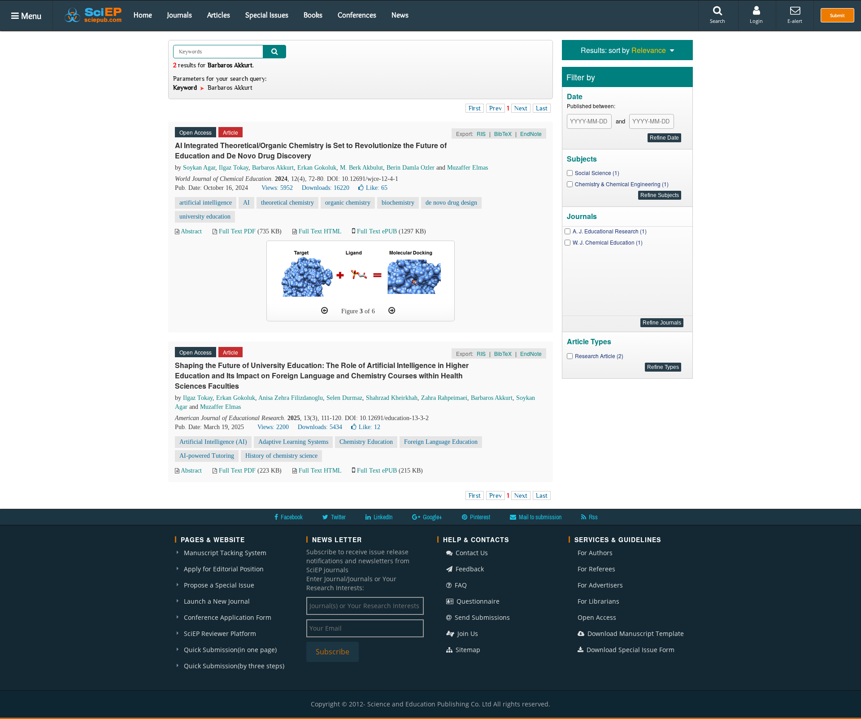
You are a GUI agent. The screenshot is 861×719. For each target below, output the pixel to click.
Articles (218, 14)
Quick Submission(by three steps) (234, 666)
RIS (481, 133)
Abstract (191, 231)
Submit (837, 15)
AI (246, 202)
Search (717, 21)
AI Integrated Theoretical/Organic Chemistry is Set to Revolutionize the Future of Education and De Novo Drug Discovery (311, 150)
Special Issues (266, 14)
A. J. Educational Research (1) (610, 231)
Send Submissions (481, 617)
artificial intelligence (205, 202)
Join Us (467, 633)
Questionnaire (477, 601)
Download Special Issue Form (629, 649)
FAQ (460, 585)
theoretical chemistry (287, 202)
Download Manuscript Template (635, 633)
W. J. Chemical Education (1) (608, 242)
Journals (179, 14)
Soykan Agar (199, 167)
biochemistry (398, 202)
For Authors (595, 552)
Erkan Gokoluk (316, 167)
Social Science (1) (597, 172)
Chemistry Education (366, 441)
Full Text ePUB (377, 231)
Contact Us (471, 552)
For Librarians (598, 601)
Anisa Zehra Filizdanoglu (290, 398)
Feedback (469, 569)
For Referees (596, 569)
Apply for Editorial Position (224, 569)
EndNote (531, 133)
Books (313, 14)
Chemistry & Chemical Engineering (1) (622, 184)
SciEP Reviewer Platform (220, 633)
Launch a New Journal (217, 601)
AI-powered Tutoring (206, 455)
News (400, 14)
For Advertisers (600, 585)
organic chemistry (347, 202)
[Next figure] (391, 311)
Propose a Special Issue (219, 585)
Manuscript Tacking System (225, 552)
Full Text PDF (237, 231)
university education (204, 216)
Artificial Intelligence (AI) (213, 441)
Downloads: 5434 (320, 427)
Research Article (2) (599, 356)
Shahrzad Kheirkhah (391, 398)
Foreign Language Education (441, 441)
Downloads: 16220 (325, 187)
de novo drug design (451, 202)
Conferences (357, 14)
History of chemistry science (281, 455)
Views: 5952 (277, 187)
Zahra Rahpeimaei (444, 398)
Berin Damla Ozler (411, 167)
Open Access (597, 617)
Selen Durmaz (344, 398)
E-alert (794, 21)
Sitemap (467, 649)
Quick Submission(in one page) (230, 649)
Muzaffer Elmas (467, 167)
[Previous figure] (324, 311)
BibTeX (503, 133)
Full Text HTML (320, 231)
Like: (376, 187)
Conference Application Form (227, 617)
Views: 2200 (273, 427)
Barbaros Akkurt (273, 167)
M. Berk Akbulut (361, 167)
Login (756, 21)
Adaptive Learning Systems (293, 441)
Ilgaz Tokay (233, 167)
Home (143, 14)
